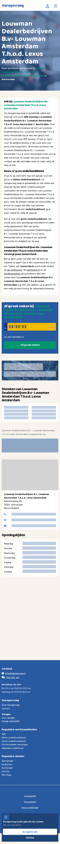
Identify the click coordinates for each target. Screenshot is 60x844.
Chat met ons (13, 677)
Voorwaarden (30, 796)
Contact (6, 709)
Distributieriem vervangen (15, 745)
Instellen (30, 837)
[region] (30, 474)
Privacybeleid (30, 802)
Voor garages (8, 718)
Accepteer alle (30, 832)
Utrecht (6, 771)
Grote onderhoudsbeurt (14, 741)
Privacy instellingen (30, 807)
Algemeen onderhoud (12, 748)
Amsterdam (7, 761)
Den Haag (6, 775)
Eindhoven (7, 765)
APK (4, 734)
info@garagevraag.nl (15, 673)
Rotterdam (7, 768)
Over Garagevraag (11, 705)
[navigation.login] (48, 6)
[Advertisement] (30, 613)
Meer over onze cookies (12, 824)
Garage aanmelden (11, 721)
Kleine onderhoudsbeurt (14, 738)
